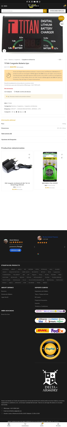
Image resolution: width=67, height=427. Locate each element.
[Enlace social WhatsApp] (39, 1)
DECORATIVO (35, 272)
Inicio (5, 59)
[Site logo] (33, 6)
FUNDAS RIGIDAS (6, 274)
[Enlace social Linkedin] (21, 112)
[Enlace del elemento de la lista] (33, 408)
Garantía (37, 303)
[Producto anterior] (58, 60)
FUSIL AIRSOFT (16, 274)
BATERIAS (30, 269)
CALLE (50, 269)
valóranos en (14, 250)
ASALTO (20, 269)
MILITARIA (53, 274)
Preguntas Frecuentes (41, 300)
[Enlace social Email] (16, 112)
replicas (11, 282)
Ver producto (29, 157)
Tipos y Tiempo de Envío (41, 294)
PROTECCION (59, 280)
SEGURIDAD (31, 282)
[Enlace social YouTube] (34, 1)
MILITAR (47, 274)
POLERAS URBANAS (56, 277)
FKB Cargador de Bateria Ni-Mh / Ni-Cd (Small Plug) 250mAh (17, 184)
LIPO (39, 109)
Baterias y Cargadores (14, 59)
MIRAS (59, 274)
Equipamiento (56, 272)
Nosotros (3, 291)
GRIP (24, 274)
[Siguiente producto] (62, 60)
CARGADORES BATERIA (24, 109)
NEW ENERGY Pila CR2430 (50, 183)
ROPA (24, 282)
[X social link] (29, 1)
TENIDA (38, 282)
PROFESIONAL (50, 280)
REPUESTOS (18, 282)
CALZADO (57, 269)
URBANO (45, 282)
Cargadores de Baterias (28, 59)
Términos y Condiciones (41, 306)
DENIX (49, 272)
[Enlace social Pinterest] (37, 1)
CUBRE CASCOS (25, 272)
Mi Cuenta (37, 297)
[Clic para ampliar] (4, 51)
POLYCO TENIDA (6, 280)
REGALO (4, 282)
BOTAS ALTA (44, 269)
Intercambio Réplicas (57, 11)
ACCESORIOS (5, 269)
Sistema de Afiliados (6, 294)
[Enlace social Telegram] (25, 112)
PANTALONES (14, 277)
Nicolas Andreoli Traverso (50, 237)
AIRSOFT (13, 109)
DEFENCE (34, 109)
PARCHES (22, 277)
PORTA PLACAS (16, 280)
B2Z (25, 269)
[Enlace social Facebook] (27, 1)
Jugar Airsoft (4, 297)
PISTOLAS (29, 277)
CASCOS (4, 272)
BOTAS (37, 269)
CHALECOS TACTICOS (14, 272)
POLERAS (47, 277)
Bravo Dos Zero (5, 314)
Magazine (34, 274)
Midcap (40, 274)
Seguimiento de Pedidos (41, 291)
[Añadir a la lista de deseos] (29, 154)
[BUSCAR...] (45, 11)
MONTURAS (5, 277)
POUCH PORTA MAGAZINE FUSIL (36, 280)
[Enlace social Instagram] (32, 1)
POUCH (24, 280)
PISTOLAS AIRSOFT (38, 277)
